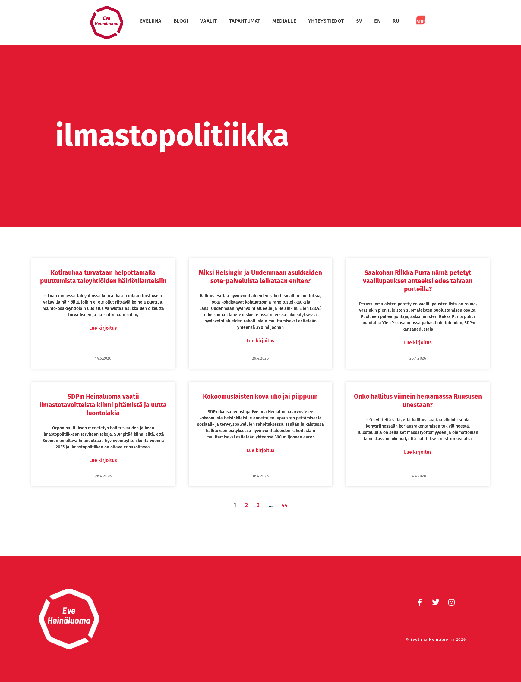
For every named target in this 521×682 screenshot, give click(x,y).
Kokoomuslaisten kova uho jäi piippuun (260, 396)
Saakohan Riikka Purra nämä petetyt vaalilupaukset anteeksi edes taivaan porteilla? (417, 281)
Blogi (181, 21)
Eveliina (151, 21)
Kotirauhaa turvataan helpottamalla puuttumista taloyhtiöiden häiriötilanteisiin (103, 277)
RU (396, 21)
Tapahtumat (244, 21)
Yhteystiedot (326, 21)
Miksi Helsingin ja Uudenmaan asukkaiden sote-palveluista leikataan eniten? (260, 277)
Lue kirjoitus (103, 328)
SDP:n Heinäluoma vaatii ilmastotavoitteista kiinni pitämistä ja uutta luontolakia (103, 405)
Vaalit (208, 21)
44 (285, 505)
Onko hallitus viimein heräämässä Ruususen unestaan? (418, 401)
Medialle (284, 21)
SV (359, 21)
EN (377, 21)
